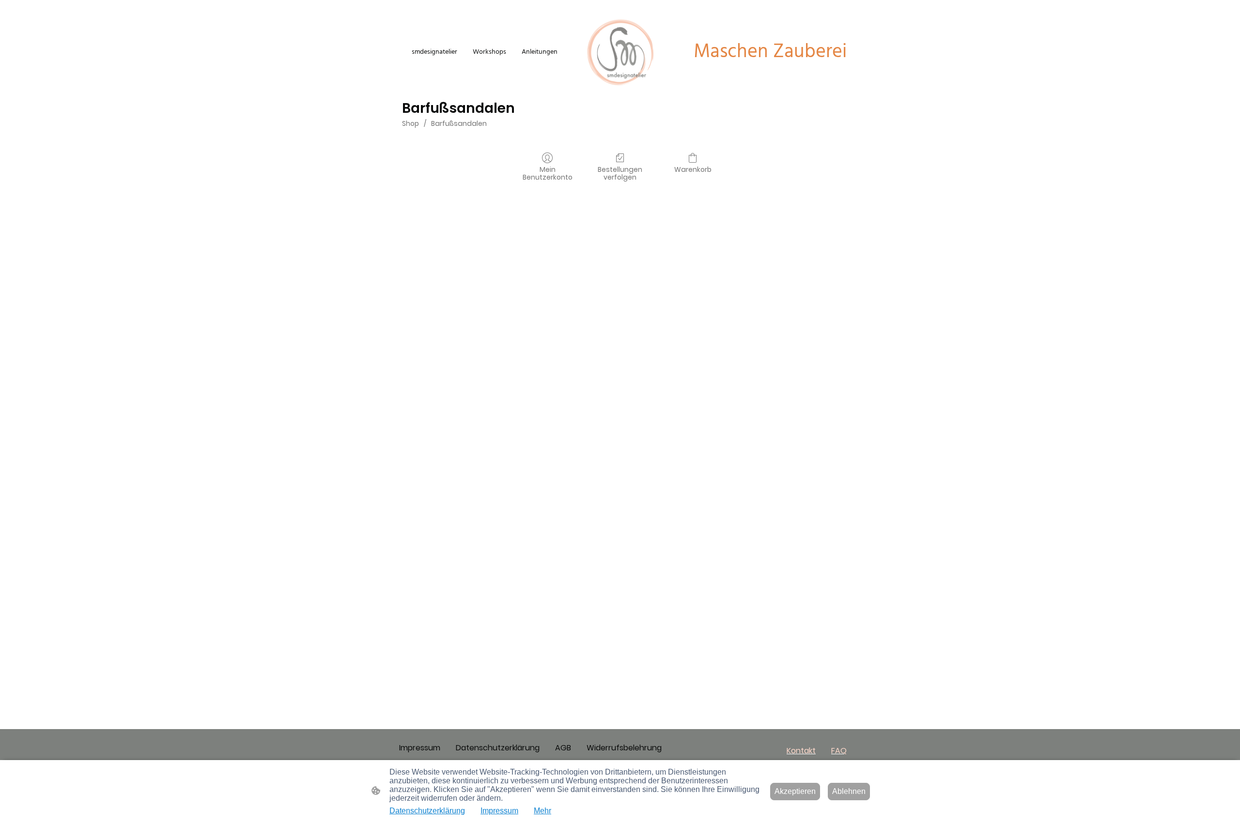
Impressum (499, 811)
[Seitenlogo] (620, 52)
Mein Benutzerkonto (548, 173)
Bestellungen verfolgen (620, 173)
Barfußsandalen (459, 123)
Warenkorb (693, 169)
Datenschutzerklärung (427, 811)
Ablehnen (849, 791)
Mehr (542, 811)
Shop (410, 123)
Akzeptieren (795, 791)
